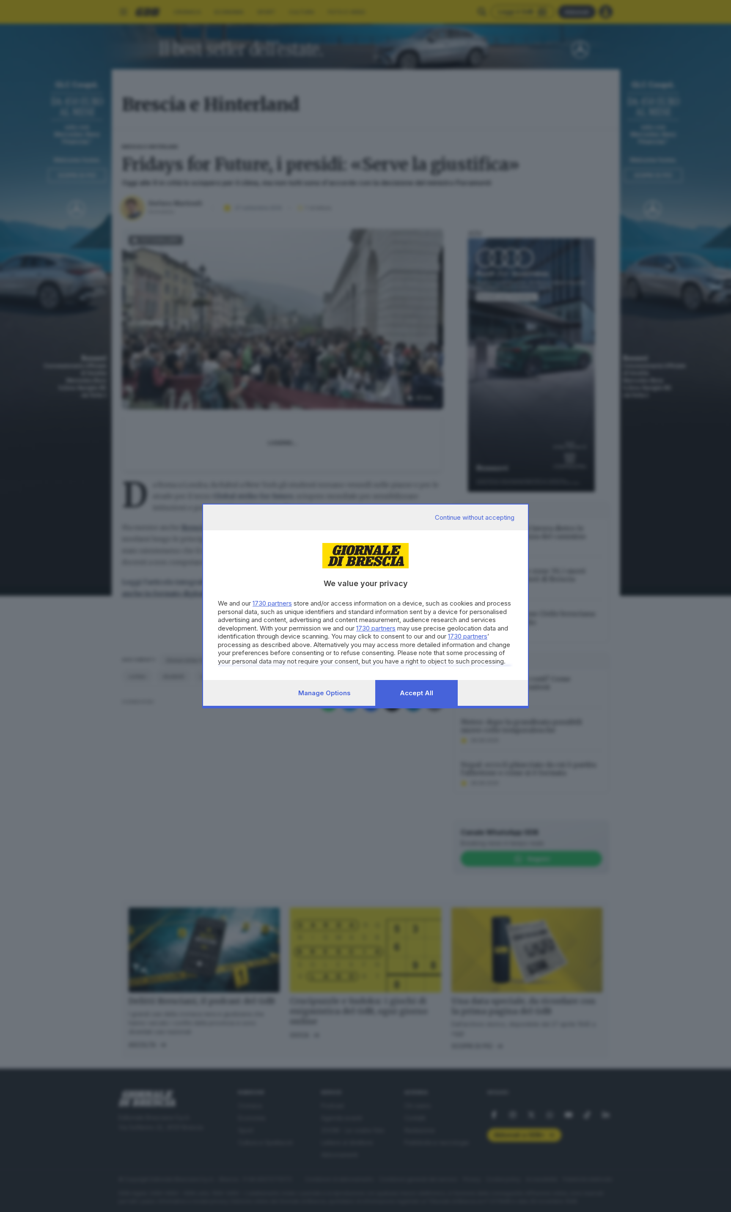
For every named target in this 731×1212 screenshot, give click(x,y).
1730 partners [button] (272, 603)
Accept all (416, 693)
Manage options (324, 693)
